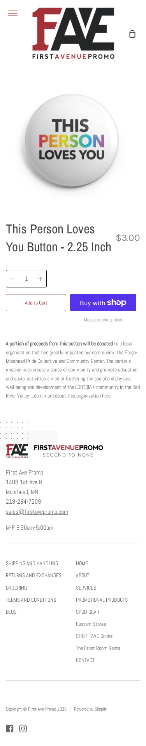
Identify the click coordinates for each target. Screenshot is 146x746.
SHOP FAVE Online (94, 635)
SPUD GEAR (87, 611)
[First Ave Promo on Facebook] (10, 728)
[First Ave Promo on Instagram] (23, 728)
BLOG (11, 611)
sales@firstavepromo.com (37, 512)
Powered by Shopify (90, 709)
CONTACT (85, 660)
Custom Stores (91, 623)
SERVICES (86, 587)
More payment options (103, 320)
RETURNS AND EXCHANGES (34, 575)
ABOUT (82, 575)
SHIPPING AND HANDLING (32, 563)
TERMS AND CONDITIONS (31, 599)
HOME (82, 563)
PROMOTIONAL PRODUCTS (102, 599)
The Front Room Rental (98, 647)
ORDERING (16, 587)
